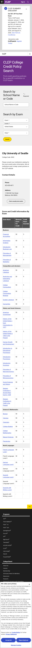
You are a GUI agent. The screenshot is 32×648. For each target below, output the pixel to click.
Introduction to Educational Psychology (7, 350)
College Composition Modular (7, 293)
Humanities (6, 304)
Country (6, 123)
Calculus (5, 418)
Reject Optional (23, 640)
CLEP (4, 54)
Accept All (8, 640)
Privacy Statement (11, 634)
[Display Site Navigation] (30, 54)
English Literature (8, 300)
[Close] (29, 584)
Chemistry (6, 422)
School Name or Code (11, 104)
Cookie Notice (16, 632)
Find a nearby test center (16, 201)
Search (7, 139)
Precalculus (6, 441)
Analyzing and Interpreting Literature (7, 279)
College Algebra (8, 426)
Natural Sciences (8, 437)
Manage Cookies (16, 645)
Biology (5, 414)
